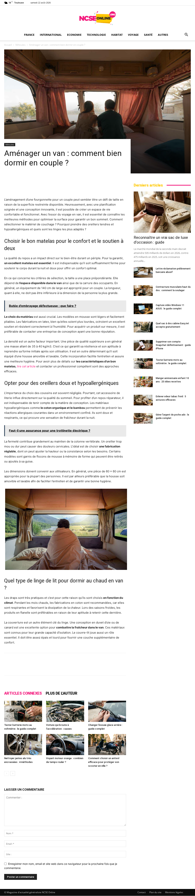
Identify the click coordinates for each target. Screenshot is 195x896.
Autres (163, 35)
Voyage (133, 35)
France (29, 35)
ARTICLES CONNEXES (23, 693)
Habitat (117, 35)
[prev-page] (6, 773)
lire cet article (26, 366)
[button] (186, 35)
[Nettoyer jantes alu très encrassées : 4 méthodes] (23, 744)
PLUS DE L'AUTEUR (61, 693)
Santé (148, 35)
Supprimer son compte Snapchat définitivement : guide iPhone (173, 345)
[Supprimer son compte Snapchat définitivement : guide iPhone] (143, 345)
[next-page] (12, 773)
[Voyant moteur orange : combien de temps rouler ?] (65, 744)
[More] (149, 667)
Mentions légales (174, 892)
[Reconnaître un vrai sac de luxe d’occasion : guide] (162, 212)
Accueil (8, 44)
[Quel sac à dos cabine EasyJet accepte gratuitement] (143, 327)
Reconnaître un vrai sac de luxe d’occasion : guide (161, 240)
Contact (141, 892)
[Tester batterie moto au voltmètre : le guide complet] (23, 711)
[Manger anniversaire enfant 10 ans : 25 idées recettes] (143, 382)
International (51, 35)
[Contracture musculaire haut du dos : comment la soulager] (143, 290)
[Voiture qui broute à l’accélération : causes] (65, 711)
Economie (74, 35)
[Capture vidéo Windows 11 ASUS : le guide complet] (143, 308)
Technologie (96, 35)
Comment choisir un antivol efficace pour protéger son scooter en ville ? (103, 762)
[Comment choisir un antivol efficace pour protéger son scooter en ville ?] (107, 744)
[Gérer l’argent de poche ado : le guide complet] (143, 418)
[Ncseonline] (97, 18)
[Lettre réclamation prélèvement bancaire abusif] (143, 272)
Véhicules (20, 44)
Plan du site (155, 892)
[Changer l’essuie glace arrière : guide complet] (107, 711)
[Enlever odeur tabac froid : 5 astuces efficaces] (143, 400)
